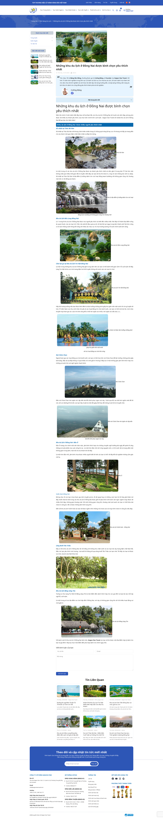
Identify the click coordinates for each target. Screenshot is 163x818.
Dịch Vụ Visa (106, 10)
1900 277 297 (33, 792)
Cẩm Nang (97, 2)
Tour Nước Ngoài (58, 10)
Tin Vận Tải (34, 44)
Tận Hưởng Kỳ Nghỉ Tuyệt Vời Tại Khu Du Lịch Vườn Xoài (45, 66)
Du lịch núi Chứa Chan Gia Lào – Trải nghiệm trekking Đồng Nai (120, 734)
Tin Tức (105, 2)
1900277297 (129, 11)
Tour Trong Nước (45, 10)
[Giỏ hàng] (120, 10)
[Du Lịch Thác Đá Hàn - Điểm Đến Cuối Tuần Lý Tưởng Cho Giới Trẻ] (94, 721)
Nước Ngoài (34, 41)
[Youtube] (116, 778)
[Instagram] (120, 778)
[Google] (123, 778)
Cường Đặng (76, 90)
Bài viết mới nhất (38, 51)
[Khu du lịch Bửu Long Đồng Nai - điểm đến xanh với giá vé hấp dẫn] (68, 721)
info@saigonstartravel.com (36, 787)
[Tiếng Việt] (127, 2)
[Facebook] (113, 778)
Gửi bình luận (62, 673)
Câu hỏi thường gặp (93, 806)
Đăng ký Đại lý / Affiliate (94, 790)
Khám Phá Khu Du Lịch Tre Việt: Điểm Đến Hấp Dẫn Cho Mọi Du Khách (93, 704)
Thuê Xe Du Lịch (95, 10)
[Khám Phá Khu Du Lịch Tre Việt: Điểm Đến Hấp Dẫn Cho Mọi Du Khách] (94, 691)
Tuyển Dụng (113, 2)
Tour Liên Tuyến (83, 10)
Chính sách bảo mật (93, 792)
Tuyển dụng (91, 781)
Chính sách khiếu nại (93, 804)
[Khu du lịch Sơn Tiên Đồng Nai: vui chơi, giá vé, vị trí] (121, 691)
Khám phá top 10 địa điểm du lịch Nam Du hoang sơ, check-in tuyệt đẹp (46, 71)
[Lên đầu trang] (160, 813)
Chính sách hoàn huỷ (93, 795)
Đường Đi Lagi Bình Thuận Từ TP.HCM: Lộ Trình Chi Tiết (66, 703)
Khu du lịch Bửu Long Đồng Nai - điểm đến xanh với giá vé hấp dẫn (67, 734)
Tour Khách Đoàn (70, 10)
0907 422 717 (40, 792)
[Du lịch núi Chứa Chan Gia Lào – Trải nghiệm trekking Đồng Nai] (121, 721)
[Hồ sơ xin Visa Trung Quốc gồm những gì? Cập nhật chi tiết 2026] (34, 77)
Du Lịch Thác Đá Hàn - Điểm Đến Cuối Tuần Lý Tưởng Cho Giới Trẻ (93, 734)
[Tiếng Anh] (129, 2)
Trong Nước (34, 38)
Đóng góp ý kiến (92, 784)
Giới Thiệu (89, 2)
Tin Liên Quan (94, 680)
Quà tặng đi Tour (92, 787)
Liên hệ (90, 778)
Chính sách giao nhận (93, 801)
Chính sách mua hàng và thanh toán (97, 798)
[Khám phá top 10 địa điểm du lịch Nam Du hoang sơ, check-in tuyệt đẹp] (34, 72)
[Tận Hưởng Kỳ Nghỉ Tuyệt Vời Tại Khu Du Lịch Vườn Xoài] (34, 66)
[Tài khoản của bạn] (117, 10)
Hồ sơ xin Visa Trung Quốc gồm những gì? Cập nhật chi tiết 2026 (45, 76)
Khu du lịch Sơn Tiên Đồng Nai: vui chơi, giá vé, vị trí (45, 82)
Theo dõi (94, 764)
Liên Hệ (122, 2)
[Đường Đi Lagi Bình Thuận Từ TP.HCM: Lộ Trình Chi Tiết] (68, 691)
